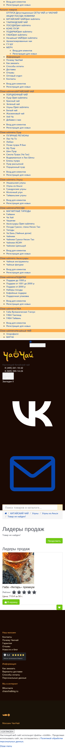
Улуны (19, 179)
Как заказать (8, 668)
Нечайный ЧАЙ (23, 330)
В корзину (12, 602)
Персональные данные (14, 677)
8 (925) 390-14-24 (14, 370)
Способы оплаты (11, 674)
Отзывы (6, 646)
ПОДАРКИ (21, 277)
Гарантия (7, 643)
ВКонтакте (7, 688)
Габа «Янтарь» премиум (18, 587)
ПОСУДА (20, 207)
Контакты (7, 636)
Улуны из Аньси (50, 513)
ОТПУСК (10, 12)
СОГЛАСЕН (7, 731)
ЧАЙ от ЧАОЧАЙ (49, 12)
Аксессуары (22, 258)
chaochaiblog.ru (10, 691)
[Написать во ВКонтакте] (32, 442)
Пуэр (18, 132)
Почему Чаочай (10, 639)
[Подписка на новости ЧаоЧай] (32, 502)
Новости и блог (10, 649)
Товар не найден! (17, 516)
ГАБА (18, 308)
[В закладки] (59, 607)
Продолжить (54, 540)
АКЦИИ (10, 15)
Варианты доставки (12, 671)
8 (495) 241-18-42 (14, 367)
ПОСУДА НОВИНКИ (24, 15)
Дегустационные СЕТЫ (28, 12)
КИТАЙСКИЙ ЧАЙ (25, 91)
